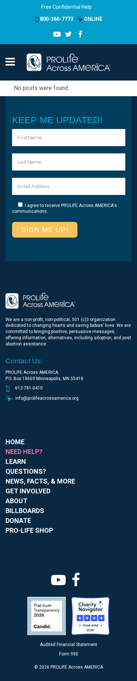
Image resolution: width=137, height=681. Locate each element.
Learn (15, 461)
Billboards (24, 510)
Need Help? (23, 451)
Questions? (25, 471)
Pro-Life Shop (29, 530)
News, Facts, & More (40, 481)
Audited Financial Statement (68, 644)
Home (14, 442)
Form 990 (68, 654)
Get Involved (27, 491)
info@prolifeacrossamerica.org (47, 398)
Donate (18, 520)
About (16, 501)
